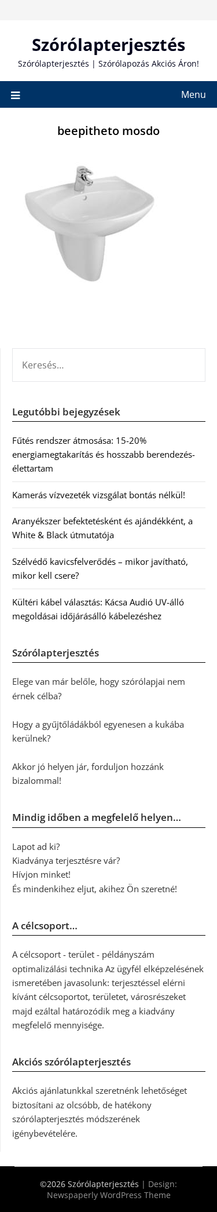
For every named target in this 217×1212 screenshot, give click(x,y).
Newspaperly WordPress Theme (109, 1194)
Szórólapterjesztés (108, 44)
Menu (193, 94)
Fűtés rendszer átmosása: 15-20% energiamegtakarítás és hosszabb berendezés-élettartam (103, 454)
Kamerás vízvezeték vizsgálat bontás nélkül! (98, 495)
